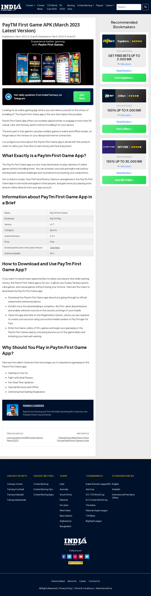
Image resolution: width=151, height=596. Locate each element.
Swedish (116, 489)
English (115, 484)
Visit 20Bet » (124, 128)
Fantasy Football (15, 489)
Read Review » (124, 70)
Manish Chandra (33, 405)
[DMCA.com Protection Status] (75, 562)
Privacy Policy (66, 588)
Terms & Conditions (84, 588)
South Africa (66, 494)
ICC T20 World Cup (95, 494)
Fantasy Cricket (15, 484)
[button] (64, 556)
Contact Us (94, 581)
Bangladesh (65, 526)
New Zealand (66, 515)
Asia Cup (90, 489)
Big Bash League (94, 521)
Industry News (58, 581)
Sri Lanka (64, 505)
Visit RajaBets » (124, 77)
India (62, 484)
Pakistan (64, 499)
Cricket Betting (40, 484)
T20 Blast (90, 515)
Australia (64, 489)
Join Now (82, 96)
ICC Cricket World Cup (97, 499)
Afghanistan (66, 521)
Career (82, 581)
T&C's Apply (126, 64)
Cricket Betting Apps (43, 494)
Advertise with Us (104, 588)
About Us (72, 581)
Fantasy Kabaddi (15, 494)
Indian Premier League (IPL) (98, 484)
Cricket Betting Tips (43, 489)
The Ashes (91, 505)
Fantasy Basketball (16, 499)
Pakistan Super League (96, 510)
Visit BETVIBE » (124, 180)
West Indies (65, 510)
